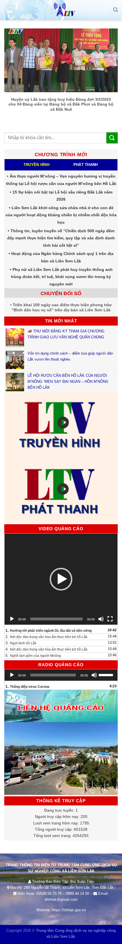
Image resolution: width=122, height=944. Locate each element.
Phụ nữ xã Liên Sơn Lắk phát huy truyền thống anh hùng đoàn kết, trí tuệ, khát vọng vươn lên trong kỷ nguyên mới (62, 276)
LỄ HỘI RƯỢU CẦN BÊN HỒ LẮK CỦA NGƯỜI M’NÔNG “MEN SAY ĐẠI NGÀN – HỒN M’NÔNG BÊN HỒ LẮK (68, 381)
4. (46, 649)
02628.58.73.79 (49, 893)
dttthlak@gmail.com (61, 899)
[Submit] (112, 137)
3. (20, 643)
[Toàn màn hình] (110, 619)
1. (48, 630)
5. (33, 655)
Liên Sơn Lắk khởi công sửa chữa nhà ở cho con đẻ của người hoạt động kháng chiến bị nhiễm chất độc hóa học (61, 215)
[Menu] (9, 10)
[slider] (107, 674)
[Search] (115, 9)
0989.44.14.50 (77, 893)
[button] (61, 579)
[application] (61, 579)
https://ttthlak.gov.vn (69, 910)
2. (46, 636)
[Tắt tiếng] (101, 619)
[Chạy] (12, 619)
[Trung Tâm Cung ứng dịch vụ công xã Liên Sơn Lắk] (61, 10)
